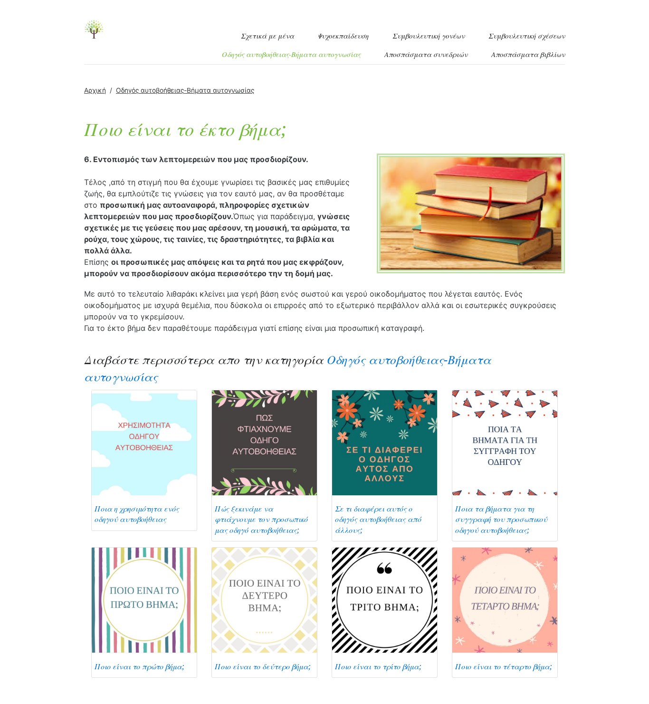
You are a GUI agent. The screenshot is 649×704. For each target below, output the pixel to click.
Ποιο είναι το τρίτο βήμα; (378, 666)
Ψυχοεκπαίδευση (343, 36)
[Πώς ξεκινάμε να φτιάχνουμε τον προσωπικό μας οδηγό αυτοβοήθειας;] (264, 441)
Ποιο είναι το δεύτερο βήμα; (263, 666)
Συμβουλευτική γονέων (428, 36)
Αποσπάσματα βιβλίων (528, 54)
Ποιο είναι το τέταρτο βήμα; (503, 666)
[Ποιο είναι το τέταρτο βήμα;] (504, 599)
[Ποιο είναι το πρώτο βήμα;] (144, 599)
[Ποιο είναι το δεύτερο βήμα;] (264, 599)
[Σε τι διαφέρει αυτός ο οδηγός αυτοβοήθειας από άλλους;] (384, 441)
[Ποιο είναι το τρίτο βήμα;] (384, 599)
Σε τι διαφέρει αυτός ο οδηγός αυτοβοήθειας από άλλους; (378, 519)
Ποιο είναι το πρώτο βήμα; (139, 666)
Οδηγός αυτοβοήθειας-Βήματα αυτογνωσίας (291, 54)
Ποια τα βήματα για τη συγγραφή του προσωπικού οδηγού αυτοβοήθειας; (501, 519)
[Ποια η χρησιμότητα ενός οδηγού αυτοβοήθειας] (144, 441)
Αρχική (95, 90)
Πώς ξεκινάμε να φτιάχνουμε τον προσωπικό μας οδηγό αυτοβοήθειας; (261, 519)
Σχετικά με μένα (267, 36)
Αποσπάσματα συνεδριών (426, 54)
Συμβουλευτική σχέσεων (526, 36)
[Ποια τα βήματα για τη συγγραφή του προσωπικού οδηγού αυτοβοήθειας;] (504, 441)
